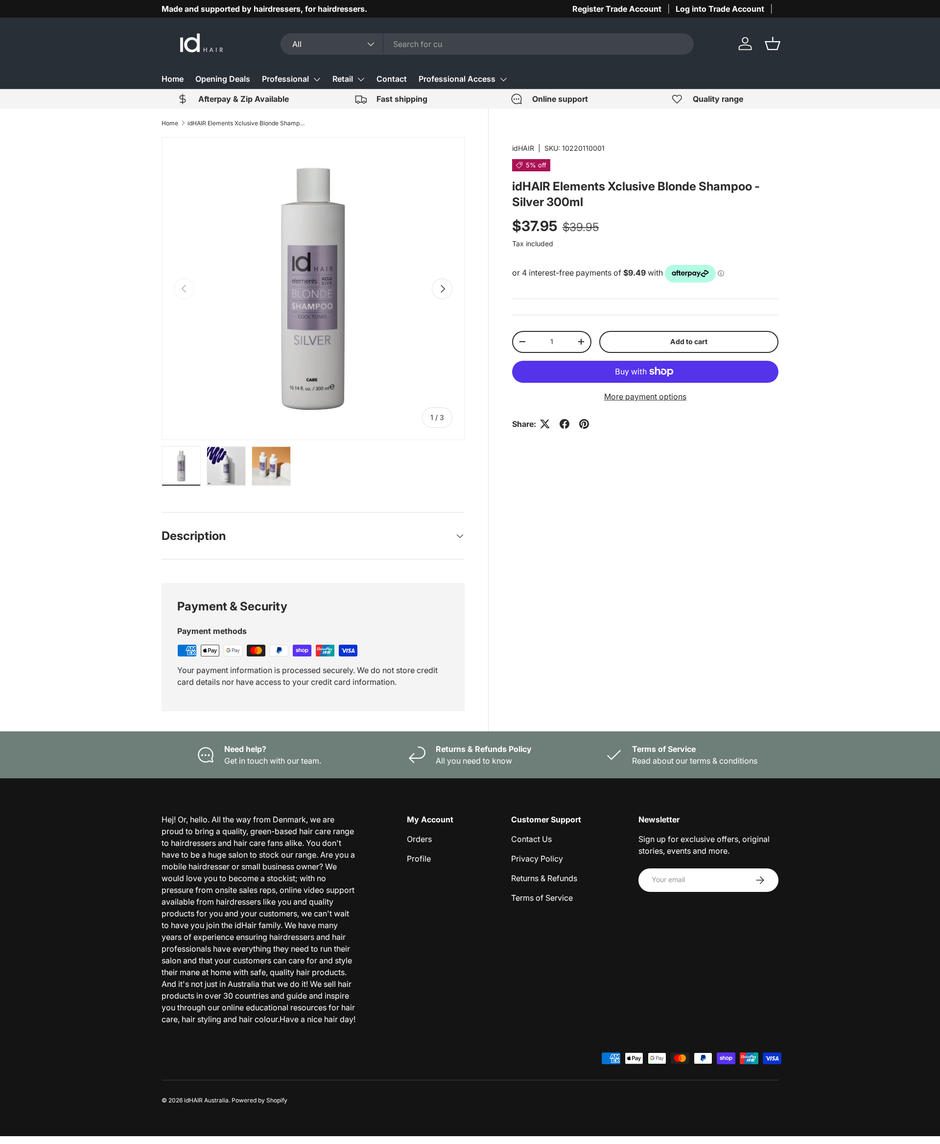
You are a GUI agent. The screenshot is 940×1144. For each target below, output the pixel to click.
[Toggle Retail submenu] (361, 79)
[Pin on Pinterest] (584, 424)
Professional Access (457, 79)
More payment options (645, 396)
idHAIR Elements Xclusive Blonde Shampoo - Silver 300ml (246, 123)
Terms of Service (542, 898)
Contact (391, 79)
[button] (772, 43)
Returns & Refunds (544, 878)
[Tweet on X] (545, 424)
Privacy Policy (537, 859)
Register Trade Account (616, 9)
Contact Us (531, 839)
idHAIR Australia (206, 1100)
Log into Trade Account (720, 9)
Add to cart (688, 341)
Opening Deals (222, 79)
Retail (342, 79)
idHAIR (523, 148)
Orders (419, 839)
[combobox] (487, 44)
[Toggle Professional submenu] (317, 79)
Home (173, 79)
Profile (419, 859)
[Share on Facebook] (564, 424)
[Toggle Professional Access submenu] (503, 79)
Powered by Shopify (259, 1100)
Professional (285, 79)
